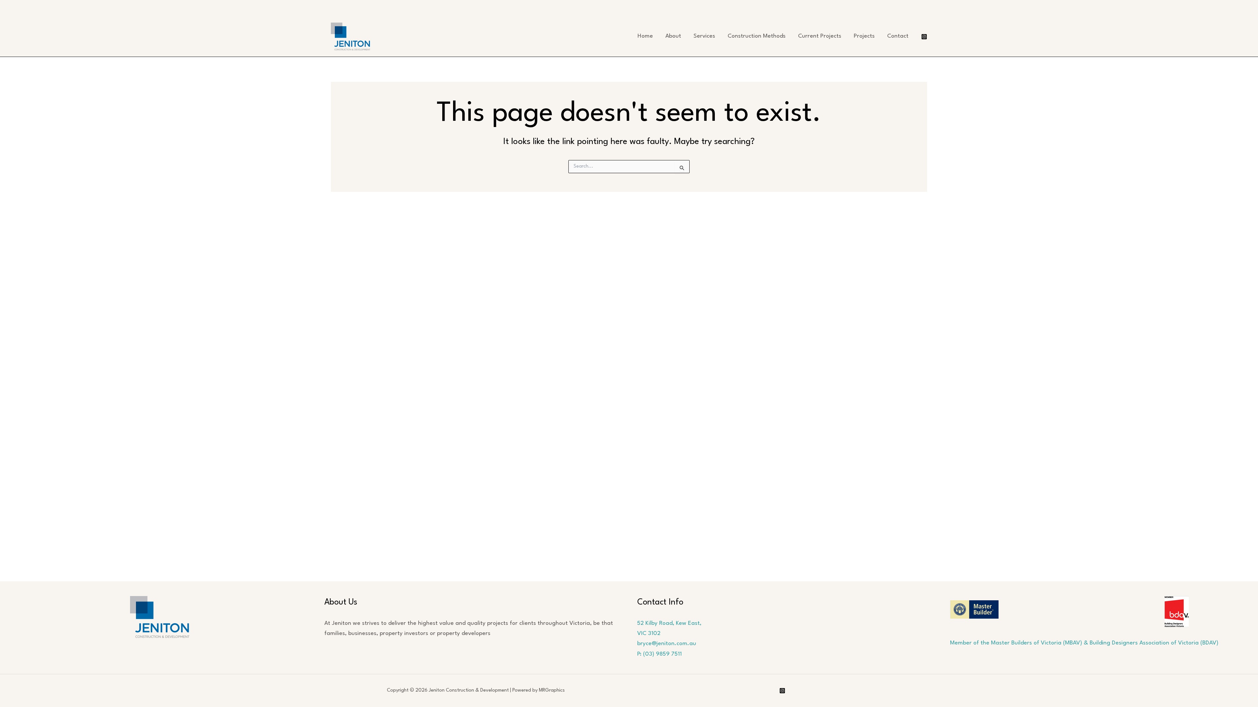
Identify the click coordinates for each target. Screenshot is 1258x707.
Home (645, 36)
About (673, 36)
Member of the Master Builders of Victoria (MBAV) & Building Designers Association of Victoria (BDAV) (1084, 643)
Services (704, 36)
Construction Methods (757, 36)
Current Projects (819, 36)
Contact (897, 36)
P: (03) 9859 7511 (659, 654)
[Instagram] (924, 37)
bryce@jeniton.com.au (666, 643)
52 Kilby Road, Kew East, (669, 623)
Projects (864, 36)
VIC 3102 (648, 633)
